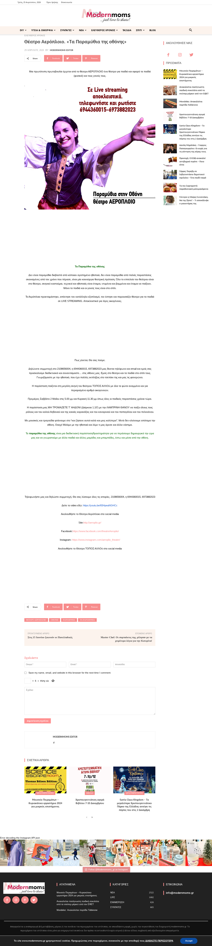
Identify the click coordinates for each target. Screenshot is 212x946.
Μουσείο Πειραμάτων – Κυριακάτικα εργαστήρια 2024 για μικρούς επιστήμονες (45, 803)
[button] (190, 30)
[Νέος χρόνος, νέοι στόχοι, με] (93, 853)
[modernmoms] (106, 16)
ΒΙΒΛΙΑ (89, 793)
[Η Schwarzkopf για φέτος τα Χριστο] (172, 853)
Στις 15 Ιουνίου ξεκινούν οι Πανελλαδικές (50, 637)
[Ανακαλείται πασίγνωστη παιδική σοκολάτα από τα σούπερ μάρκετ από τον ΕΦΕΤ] (170, 90)
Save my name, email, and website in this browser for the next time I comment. (69, 672)
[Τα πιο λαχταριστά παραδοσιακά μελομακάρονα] (170, 188)
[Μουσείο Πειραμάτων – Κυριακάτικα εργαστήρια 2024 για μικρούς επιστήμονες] (45, 780)
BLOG (152, 30)
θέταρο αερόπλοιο (36, 620)
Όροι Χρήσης (52, 2)
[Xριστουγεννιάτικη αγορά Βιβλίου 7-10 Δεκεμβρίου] (90, 780)
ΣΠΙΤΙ (139, 30)
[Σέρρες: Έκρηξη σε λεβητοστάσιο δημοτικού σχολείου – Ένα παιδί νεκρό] (170, 174)
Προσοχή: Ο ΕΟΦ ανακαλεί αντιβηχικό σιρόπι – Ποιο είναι (192, 161)
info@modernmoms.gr (180, 892)
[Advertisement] (89, 237)
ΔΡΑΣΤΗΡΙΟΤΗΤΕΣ (45, 793)
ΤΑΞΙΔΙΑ (127, 30)
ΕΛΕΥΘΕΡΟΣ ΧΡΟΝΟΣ (103, 30)
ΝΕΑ (81, 30)
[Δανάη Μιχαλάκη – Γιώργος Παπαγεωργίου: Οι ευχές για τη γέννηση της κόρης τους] (170, 148)
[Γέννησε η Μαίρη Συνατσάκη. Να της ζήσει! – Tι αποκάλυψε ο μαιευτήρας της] (170, 200)
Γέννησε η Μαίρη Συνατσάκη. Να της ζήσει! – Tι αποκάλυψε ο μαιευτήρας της (194, 200)
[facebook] (54, 742)
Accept (188, 940)
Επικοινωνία (66, 2)
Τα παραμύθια (87, 620)
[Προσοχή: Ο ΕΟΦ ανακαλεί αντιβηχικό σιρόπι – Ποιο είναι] (170, 161)
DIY (22, 30)
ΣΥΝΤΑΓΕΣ (66, 30)
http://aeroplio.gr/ (92, 522)
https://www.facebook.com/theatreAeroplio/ (96, 531)
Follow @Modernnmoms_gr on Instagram (108, 869)
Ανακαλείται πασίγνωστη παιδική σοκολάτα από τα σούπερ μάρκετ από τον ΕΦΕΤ (194, 90)
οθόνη (54, 620)
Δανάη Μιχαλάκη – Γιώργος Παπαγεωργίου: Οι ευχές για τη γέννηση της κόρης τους (193, 148)
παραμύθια (69, 620)
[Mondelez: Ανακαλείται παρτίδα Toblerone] (170, 103)
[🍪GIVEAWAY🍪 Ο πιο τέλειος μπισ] (145, 853)
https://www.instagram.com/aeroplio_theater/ (96, 539)
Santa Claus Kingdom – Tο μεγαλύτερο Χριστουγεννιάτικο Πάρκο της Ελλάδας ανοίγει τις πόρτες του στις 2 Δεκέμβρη (193, 132)
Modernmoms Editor (61, 50)
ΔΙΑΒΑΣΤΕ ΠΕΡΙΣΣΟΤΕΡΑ (159, 940)
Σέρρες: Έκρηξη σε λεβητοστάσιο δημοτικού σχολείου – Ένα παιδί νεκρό (192, 174)
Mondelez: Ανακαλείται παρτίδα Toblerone (77, 910)
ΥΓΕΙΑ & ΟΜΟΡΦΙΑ (42, 30)
